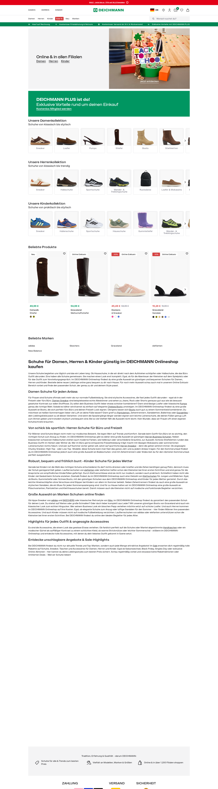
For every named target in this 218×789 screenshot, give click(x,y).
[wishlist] (182, 10)
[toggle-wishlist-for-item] (64, 253)
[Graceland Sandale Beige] (159, 317)
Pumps (183, 404)
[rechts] (185, 289)
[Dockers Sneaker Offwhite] (115, 317)
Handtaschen (170, 528)
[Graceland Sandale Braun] (162, 317)
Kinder (65, 61)
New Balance (35, 351)
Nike (110, 500)
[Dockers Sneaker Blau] (118, 317)
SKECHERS (68, 500)
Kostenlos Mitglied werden (54, 108)
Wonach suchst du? (166, 19)
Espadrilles (182, 413)
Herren (53, 61)
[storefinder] (163, 10)
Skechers (74, 346)
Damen (41, 61)
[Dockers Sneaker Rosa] (129, 289)
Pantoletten (123, 413)
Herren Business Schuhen (158, 437)
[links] (185, 140)
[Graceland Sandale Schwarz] (170, 289)
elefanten (157, 346)
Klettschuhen (150, 476)
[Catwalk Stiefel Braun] (47, 289)
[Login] (170, 10)
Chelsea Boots (115, 407)
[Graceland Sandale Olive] (156, 317)
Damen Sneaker (60, 401)
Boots (132, 410)
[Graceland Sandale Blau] (165, 317)
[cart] (188, 10)
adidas (31, 346)
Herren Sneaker (128, 446)
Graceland (116, 346)
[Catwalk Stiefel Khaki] (34, 317)
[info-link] (127, 2)
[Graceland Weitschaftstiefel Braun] (88, 289)
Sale (155, 546)
